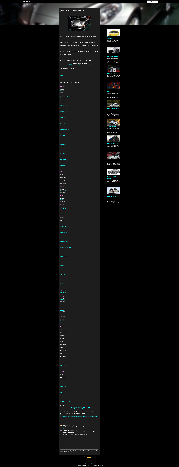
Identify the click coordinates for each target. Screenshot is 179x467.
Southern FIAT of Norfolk (65, 375)
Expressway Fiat (63, 190)
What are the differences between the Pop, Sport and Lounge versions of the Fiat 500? (113, 197)
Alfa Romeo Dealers (81, 416)
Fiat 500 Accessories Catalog (113, 143)
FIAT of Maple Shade (64, 256)
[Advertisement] (104, 40)
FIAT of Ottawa (63, 75)
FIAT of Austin (63, 331)
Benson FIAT (62, 310)
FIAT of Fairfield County (64, 144)
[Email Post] (61, 414)
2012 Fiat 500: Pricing (111, 126)
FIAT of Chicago (63, 175)
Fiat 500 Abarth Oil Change (112, 73)
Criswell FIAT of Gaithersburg (66, 208)
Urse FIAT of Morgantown (65, 401)
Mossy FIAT (62, 117)
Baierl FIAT (62, 299)
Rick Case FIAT (63, 153)
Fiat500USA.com (66, 430)
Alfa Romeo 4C (71, 416)
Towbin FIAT (62, 274)
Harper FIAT (62, 320)
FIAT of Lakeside (63, 232)
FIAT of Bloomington (64, 241)
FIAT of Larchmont (63, 265)
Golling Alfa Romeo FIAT (65, 219)
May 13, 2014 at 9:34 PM (70, 425)
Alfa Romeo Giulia (92, 416)
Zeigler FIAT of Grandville (65, 226)
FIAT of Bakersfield (64, 105)
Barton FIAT (62, 392)
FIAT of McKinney (63, 349)
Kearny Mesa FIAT (63, 111)
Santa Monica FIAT (63, 135)
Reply (64, 428)
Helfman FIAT (63, 337)
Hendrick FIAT (63, 283)
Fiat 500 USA (27, 1)
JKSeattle (65, 425)
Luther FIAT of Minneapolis (65, 247)
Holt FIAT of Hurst (63, 343)
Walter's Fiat (62, 123)
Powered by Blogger (90, 463)
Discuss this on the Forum (79, 408)
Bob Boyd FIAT (63, 292)
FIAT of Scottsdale (63, 90)
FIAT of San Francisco (64, 129)
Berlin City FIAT (63, 365)
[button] (61, 13)
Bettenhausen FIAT (64, 181)
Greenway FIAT (63, 159)
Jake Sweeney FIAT (63, 199)
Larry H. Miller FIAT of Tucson (66, 96)
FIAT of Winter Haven (64, 165)
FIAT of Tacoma (63, 386)
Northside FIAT (63, 355)
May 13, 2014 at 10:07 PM (73, 430)
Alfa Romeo (64, 416)
